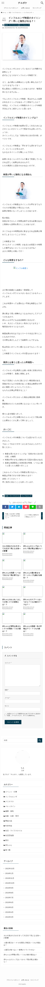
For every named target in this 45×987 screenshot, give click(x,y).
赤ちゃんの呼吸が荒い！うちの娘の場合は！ (20, 955)
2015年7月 (9, 898)
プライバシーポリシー (13, 980)
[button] (5, 507)
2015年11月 (9, 878)
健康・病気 (9, 811)
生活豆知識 (9, 835)
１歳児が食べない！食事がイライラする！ (20, 950)
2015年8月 (9, 893)
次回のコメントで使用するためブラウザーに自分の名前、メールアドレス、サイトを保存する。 (23, 714)
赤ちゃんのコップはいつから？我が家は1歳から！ (21, 961)
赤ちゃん (8, 845)
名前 (7, 690)
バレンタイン (10, 806)
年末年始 (8, 826)
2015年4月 (9, 912)
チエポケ (22, 3)
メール (7, 698)
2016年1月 (9, 873)
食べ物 (7, 850)
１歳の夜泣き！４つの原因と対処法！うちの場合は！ (22, 944)
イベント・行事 (11, 792)
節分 (7, 840)
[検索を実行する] (39, 740)
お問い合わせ (25, 980)
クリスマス (9, 801)
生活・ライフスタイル (11, 25)
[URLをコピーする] (39, 507)
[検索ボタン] (42, 3)
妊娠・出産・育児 (12, 816)
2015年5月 (9, 907)
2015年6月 (9, 902)
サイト (7, 706)
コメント (8, 663)
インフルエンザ (24, 25)
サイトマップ (34, 980)
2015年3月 (9, 917)
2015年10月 (9, 883)
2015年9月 (9, 888)
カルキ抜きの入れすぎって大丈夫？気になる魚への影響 (22, 937)
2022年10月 (9, 869)
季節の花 (8, 821)
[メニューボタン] (3, 3)
